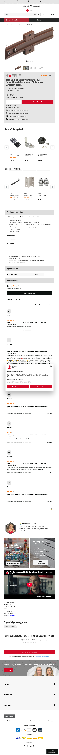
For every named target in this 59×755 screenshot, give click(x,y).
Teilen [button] (29, 330)
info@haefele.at (11, 615)
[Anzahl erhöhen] (19, 102)
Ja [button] (23, 330)
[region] (29, 49)
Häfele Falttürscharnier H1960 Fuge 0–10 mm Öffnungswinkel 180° (43, 194)
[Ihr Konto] (46, 14)
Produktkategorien (13, 20)
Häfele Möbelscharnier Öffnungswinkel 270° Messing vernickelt (29, 194)
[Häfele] (13, 75)
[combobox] (18, 14)
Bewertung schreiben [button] (29, 293)
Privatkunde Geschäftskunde (31, 6)
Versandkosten (26, 721)
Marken (39, 20)
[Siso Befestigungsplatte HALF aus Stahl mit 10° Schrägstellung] (15, 142)
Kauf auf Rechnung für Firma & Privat (18, 119)
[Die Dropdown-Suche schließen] (38, 14)
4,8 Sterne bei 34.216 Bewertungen (18, 116)
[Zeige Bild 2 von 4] (28, 61)
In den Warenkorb (37, 102)
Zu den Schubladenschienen (40, 562)
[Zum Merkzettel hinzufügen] (52, 75)
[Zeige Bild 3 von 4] (30, 61)
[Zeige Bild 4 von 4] (32, 61)
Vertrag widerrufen (9, 716)
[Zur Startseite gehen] (29, 10)
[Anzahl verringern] (7, 102)
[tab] (41, 305)
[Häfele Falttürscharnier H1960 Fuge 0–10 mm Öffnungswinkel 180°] (43, 182)
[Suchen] (35, 14)
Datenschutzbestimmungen (43, 656)
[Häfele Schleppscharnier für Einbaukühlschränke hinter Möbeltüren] (15, 182)
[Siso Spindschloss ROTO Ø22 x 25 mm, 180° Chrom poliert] (29, 142)
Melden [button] (26, 330)
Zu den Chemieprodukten (13, 563)
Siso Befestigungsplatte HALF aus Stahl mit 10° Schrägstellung (15, 155)
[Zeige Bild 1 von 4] (26, 61)
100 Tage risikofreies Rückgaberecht (18, 110)
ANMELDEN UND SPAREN (29, 652)
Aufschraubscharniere (10, 627)
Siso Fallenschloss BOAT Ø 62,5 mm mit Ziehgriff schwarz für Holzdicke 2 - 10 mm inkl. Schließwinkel (43, 155)
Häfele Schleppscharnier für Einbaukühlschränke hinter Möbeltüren (15, 194)
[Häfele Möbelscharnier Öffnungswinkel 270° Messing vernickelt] (29, 182)
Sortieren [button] (9, 299)
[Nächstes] (53, 44)
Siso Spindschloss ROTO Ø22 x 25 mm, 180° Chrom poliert (29, 155)
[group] (15, 146)
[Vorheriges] (6, 44)
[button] (46, 76)
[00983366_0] (29, 43)
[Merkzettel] (42, 14)
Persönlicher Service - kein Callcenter (18, 113)
